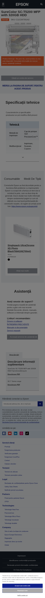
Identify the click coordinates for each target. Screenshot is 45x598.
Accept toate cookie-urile (22, 585)
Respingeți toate (22, 590)
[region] (22, 585)
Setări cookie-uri (22, 595)
